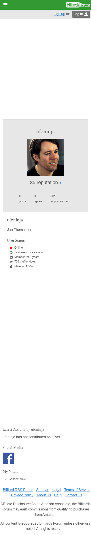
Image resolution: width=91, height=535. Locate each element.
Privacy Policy (22, 495)
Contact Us (73, 495)
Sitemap (42, 490)
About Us (43, 495)
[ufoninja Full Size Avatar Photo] (45, 157)
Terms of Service (77, 490)
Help (58, 495)
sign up (59, 14)
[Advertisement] (45, 71)
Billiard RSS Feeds (18, 490)
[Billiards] (78, 5)
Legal (56, 490)
